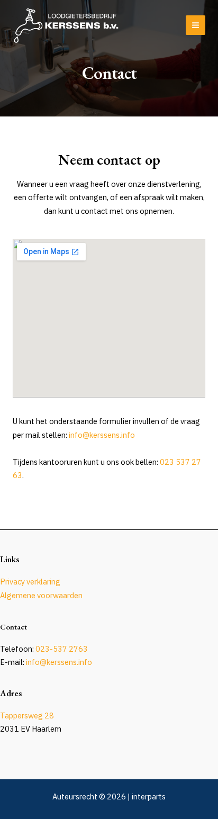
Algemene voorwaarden (41, 595)
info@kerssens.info (102, 435)
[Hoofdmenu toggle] (195, 25)
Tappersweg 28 (27, 715)
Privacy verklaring (30, 582)
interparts (149, 796)
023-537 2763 (61, 649)
